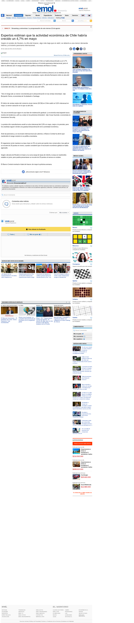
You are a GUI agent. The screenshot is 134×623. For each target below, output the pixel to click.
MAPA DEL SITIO (40, 616)
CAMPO (67, 610)
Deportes (28, 15)
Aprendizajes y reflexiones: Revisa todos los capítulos (82, 105)
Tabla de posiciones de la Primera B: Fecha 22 (86, 378)
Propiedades (49, 0)
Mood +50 (39, 305)
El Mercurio (10, 0)
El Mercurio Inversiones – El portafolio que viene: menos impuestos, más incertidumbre (9, 320)
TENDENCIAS (21, 610)
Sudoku (75, 317)
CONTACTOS (39, 615)
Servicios (75, 15)
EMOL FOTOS (22, 615)
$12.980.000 (86, 487)
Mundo (38, 15)
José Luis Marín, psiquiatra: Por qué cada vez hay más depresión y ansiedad (82, 71)
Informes (44, 18)
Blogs (17, 0)
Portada (8, 18)
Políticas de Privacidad (35, 621)
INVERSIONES (68, 611)
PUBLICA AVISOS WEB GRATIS (82, 443)
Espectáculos (48, 15)
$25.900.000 (86, 477)
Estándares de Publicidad (68, 621)
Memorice (76, 246)
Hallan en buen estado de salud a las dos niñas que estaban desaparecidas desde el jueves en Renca (82, 360)
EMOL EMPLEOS (40, 613)
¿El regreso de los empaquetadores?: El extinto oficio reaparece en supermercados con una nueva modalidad (9, 277)
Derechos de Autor (24, 621)
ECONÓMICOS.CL (83, 610)
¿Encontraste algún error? (38, 172)
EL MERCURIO (56, 613)
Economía (18, 15)
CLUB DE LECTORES (58, 610)
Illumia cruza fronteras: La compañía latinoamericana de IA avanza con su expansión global (27, 320)
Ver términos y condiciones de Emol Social (36, 255)
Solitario (75, 299)
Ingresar (81, 10)
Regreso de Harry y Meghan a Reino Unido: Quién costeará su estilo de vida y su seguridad (81, 189)
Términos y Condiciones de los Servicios (51, 621)
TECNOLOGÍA (5, 616)
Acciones (29, 18)
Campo (28, 0)
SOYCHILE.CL (68, 616)
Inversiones (35, 0)
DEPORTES (5, 613)
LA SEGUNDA (68, 615)
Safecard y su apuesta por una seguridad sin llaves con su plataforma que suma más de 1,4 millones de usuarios (82, 148)
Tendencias (58, 15)
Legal (22, 0)
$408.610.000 (78, 469)
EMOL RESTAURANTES (24, 616)
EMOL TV (20, 613)
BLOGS (55, 615)
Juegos (75, 213)
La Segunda (83, 0)
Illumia (21, 305)
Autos (42, 0)
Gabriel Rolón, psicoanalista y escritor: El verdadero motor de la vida (82, 89)
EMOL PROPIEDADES (41, 611)
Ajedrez (75, 281)
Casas (76, 0)
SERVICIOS (21, 611)
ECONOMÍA (5, 611)
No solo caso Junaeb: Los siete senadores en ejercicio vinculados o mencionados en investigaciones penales (82, 350)
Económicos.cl (66, 0)
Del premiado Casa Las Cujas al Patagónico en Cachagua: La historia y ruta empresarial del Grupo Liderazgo (81, 129)
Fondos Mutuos (37, 18)
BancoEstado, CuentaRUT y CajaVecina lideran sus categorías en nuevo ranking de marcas (62, 320)
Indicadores (51, 18)
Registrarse (87, 10)
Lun (90, 0)
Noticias (14, 18)
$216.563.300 (78, 456)
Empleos (57, 0)
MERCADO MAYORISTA (82, 615)
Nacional (9, 15)
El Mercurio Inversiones (9, 305)
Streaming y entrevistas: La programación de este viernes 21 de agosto (35, 28)
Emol (3, 0)
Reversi (75, 227)
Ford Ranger (84, 475)
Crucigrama (76, 264)
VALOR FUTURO (83, 613)
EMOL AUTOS (39, 610)
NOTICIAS (4, 610)
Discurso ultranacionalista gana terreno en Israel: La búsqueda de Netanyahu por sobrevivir (82, 172)
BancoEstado (58, 305)
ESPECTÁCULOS (6, 615)
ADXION (81, 611)
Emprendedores (21, 18)
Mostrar (47, 4)
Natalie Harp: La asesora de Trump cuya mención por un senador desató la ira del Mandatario (82, 206)
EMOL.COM (56, 611)
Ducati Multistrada (86, 484)
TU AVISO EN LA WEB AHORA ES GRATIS (82, 493)
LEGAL (54, 616)
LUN (66, 613)
